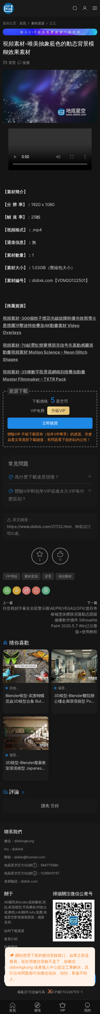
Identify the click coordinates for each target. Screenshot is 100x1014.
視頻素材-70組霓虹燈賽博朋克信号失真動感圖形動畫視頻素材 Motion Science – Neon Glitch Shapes (48, 352)
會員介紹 (11, 939)
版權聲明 (11, 947)
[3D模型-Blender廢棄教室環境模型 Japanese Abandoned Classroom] (26, 733)
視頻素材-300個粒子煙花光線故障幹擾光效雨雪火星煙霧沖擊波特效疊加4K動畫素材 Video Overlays (49, 325)
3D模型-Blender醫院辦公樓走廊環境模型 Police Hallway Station (74, 698)
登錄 (55, 805)
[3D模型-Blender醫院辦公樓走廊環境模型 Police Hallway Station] (74, 666)
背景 (12, 62)
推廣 (26, 62)
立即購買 (50, 423)
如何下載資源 (14, 931)
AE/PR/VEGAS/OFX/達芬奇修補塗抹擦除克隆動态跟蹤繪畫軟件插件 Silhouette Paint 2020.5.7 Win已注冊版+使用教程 (73, 620)
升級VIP (58, 410)
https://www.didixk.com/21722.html (39, 526)
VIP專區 (12, 576)
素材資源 (31, 576)
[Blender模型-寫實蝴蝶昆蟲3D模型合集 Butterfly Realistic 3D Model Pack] (26, 666)
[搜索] (74, 8)
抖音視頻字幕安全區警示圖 (26, 608)
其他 (12, 688)
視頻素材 (65, 576)
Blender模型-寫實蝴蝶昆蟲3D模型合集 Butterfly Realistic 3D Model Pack (25, 698)
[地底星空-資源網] (8, 8)
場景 (61, 688)
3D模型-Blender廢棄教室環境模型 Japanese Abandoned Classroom (26, 765)
